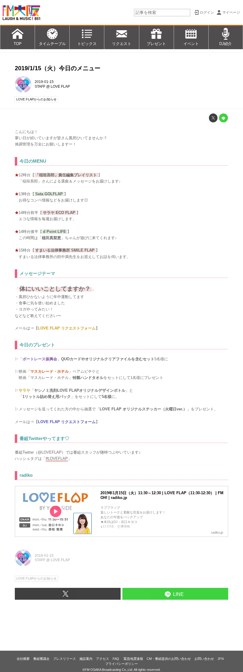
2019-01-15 (44, 82)
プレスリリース (64, 658)
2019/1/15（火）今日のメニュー (57, 68)
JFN (221, 658)
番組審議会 (41, 658)
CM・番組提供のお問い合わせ (169, 658)
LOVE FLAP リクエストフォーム (67, 328)
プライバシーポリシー (121, 663)
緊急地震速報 (133, 658)
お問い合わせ (204, 658)
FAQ (116, 658)
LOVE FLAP (60, 86)
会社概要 (23, 658)
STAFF (40, 86)
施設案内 (85, 658)
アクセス (102, 658)
